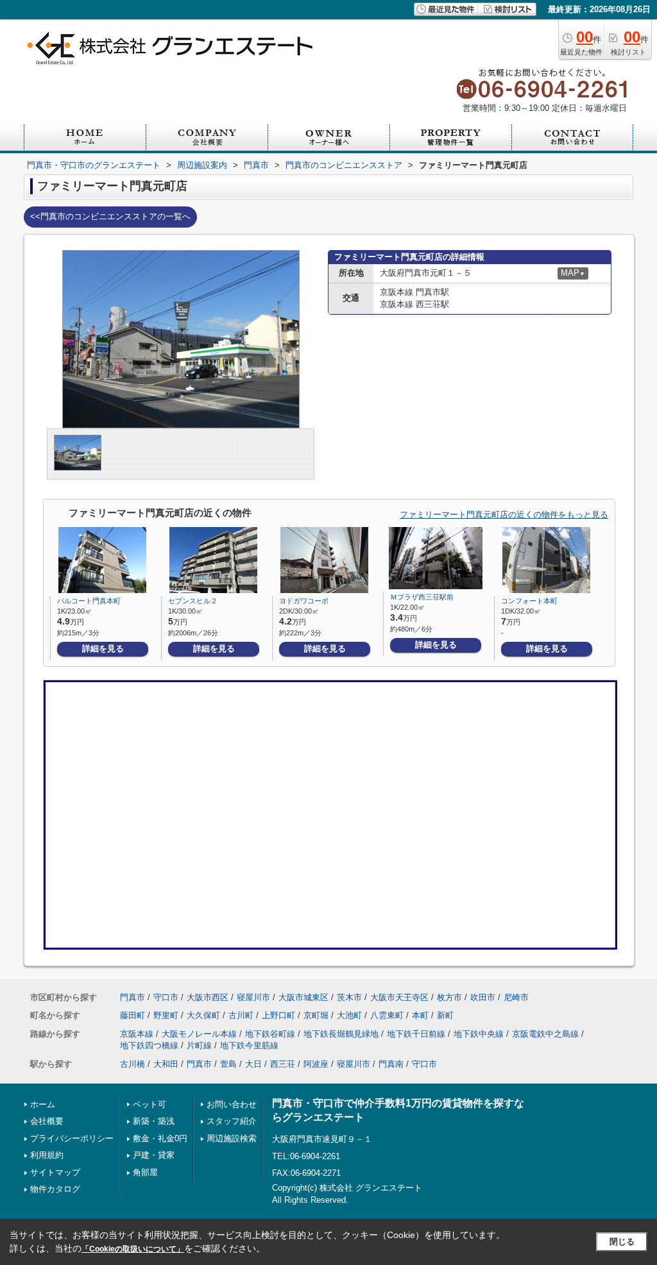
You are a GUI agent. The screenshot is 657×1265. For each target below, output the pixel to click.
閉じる (622, 1241)
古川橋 (132, 1064)
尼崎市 (516, 997)
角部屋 (145, 1172)
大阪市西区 (207, 997)
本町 (420, 1015)
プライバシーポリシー (72, 1138)
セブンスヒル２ (193, 601)
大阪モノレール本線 (199, 1034)
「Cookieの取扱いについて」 (132, 1248)
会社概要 (47, 1121)
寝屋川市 (253, 997)
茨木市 (349, 997)
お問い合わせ (232, 1104)
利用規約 (47, 1155)
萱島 (228, 1064)
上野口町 (278, 1015)
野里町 (165, 1015)
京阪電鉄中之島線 (545, 1034)
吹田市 (482, 997)
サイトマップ (55, 1172)
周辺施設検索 (232, 1138)
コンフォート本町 (529, 601)
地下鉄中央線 (479, 1034)
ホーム (42, 1104)
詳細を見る (103, 648)
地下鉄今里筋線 (249, 1045)
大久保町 (203, 1015)
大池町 (349, 1015)
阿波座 (315, 1064)
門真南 (391, 1064)
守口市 (165, 997)
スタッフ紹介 (232, 1121)
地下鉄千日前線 (416, 1034)
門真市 (132, 997)
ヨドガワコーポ (303, 601)
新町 (445, 1015)
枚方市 (449, 997)
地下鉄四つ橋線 (149, 1045)
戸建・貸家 (154, 1155)
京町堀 (315, 1015)
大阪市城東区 (303, 997)
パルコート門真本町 (89, 601)
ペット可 (149, 1104)
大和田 (165, 1064)
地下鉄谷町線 (270, 1034)
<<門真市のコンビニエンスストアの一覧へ (110, 216)
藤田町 (132, 1015)
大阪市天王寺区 (399, 997)
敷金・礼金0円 (160, 1138)
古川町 (240, 1015)
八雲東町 (387, 1015)
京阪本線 (136, 1034)
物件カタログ (55, 1189)
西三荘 (282, 1064)
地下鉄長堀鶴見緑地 (341, 1034)
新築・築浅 (154, 1121)
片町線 (199, 1045)
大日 (253, 1064)
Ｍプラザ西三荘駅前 (422, 597)
